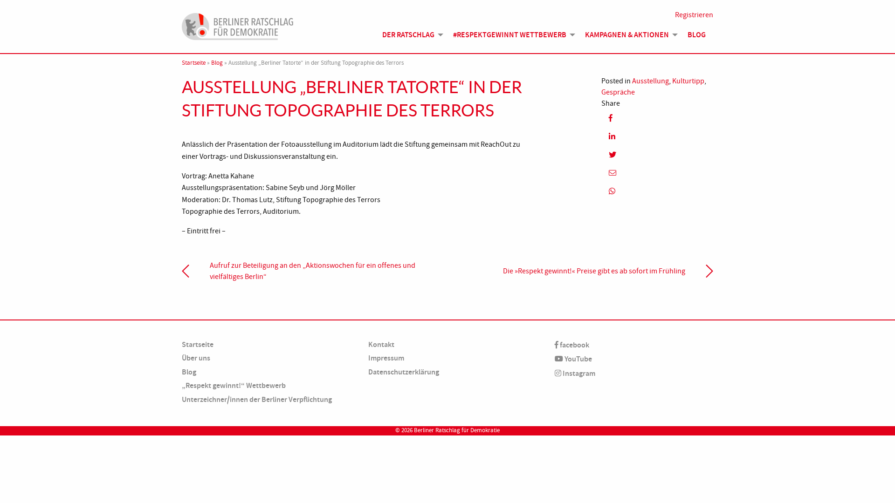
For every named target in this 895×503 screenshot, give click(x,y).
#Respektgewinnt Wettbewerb (509, 35)
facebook (573, 345)
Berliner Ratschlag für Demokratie (457, 430)
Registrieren (694, 15)
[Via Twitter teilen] (657, 154)
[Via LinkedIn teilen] (657, 136)
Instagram (578, 373)
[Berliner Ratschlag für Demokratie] (238, 25)
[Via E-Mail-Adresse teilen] (657, 173)
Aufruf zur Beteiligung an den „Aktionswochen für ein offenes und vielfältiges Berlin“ (312, 271)
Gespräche (618, 92)
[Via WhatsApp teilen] (657, 191)
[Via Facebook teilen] (657, 118)
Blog (697, 35)
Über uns (196, 358)
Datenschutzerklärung (403, 372)
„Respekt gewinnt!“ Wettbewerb (234, 385)
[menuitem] (410, 35)
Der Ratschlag (408, 35)
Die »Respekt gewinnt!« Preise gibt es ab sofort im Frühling (594, 271)
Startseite (194, 63)
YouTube (577, 359)
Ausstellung (650, 81)
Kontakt (381, 344)
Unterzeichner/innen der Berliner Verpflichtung (257, 399)
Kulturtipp (688, 81)
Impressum (386, 358)
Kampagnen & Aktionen (627, 35)
